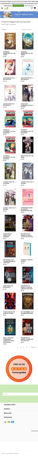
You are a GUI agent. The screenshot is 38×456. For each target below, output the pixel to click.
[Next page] (29, 347)
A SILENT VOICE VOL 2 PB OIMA (9, 208)
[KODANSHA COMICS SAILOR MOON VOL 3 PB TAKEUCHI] (10, 67)
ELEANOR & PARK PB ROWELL (26, 260)
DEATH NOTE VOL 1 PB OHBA (27, 156)
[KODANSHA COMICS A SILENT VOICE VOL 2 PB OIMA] (10, 197)
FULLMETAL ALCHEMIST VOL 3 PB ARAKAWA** (9, 131)
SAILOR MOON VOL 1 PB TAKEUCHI (9, 104)
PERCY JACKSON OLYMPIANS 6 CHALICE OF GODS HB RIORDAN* (8, 340)
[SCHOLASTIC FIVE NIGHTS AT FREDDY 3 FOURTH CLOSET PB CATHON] (28, 223)
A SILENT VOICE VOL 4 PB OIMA (9, 182)
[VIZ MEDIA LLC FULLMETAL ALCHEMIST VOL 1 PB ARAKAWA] (10, 145)
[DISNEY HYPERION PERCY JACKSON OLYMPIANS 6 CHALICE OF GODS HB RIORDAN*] (10, 327)
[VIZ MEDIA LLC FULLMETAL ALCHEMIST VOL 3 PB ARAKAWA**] (10, 119)
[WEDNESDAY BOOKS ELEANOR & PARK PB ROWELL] (28, 249)
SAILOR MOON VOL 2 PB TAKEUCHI (27, 78)
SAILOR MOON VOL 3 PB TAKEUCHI (9, 78)
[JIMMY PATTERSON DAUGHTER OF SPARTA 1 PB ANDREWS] (10, 223)
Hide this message (18, 5)
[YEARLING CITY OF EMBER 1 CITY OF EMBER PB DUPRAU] (28, 301)
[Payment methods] (6, 422)
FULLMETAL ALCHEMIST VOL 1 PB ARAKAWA (9, 157)
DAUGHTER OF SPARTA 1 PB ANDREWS (7, 235)
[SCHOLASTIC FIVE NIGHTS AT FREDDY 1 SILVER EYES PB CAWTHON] (28, 327)
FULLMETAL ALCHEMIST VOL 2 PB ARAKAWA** (27, 131)
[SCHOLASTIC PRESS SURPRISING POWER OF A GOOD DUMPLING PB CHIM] (28, 197)
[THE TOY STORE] (6, 8)
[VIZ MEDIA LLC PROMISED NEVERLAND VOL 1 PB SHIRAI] (28, 41)
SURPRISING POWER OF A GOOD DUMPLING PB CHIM (27, 209)
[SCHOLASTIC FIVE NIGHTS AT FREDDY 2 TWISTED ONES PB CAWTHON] (28, 275)
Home (2, 24)
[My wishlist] (32, 8)
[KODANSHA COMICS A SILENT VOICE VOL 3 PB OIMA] (28, 171)
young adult (12, 24)
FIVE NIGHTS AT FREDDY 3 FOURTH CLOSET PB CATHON (27, 235)
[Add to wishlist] (16, 52)
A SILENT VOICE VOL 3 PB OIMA (27, 182)
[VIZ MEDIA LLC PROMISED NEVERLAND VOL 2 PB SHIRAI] (10, 41)
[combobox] (19, 453)
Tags (7, 24)
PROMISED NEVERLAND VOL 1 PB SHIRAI (27, 53)
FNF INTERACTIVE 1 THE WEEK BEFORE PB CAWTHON (9, 261)
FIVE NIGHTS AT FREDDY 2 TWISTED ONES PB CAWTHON (27, 287)
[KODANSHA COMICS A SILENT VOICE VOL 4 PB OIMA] (10, 171)
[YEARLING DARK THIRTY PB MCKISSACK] (10, 275)
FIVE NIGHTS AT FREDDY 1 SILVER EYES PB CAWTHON (27, 339)
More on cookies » (29, 5)
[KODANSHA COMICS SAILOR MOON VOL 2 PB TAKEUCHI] (28, 67)
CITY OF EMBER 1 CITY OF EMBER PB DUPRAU (27, 312)
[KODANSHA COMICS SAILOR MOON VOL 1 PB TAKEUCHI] (10, 93)
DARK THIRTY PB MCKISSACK (8, 286)
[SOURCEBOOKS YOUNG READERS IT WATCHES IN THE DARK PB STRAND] (10, 301)
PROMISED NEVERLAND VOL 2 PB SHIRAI (9, 53)
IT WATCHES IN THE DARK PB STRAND (9, 312)
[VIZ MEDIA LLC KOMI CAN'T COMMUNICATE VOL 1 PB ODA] (28, 93)
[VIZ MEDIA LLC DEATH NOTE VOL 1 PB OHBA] (28, 145)
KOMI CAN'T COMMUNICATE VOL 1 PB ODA (27, 105)
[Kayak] (19, 369)
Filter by (4, 29)
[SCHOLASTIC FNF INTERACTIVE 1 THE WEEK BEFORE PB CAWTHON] (10, 249)
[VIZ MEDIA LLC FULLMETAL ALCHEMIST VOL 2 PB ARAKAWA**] (28, 119)
